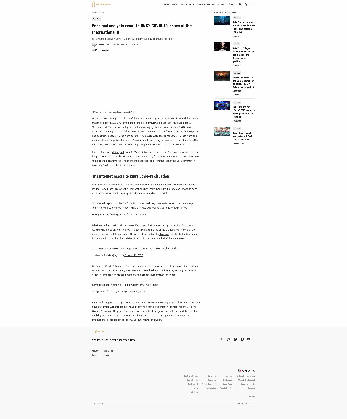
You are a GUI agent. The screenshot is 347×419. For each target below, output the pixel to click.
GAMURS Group (249, 403)
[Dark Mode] (246, 4)
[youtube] (249, 339)
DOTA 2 (102, 12)
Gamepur (229, 375)
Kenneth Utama (238, 143)
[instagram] (229, 339)
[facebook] (242, 339)
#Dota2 (144, 248)
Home (94, 12)
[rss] (222, 339)
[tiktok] (254, 339)
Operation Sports (248, 384)
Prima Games (192, 380)
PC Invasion (193, 388)
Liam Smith (237, 36)
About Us (95, 350)
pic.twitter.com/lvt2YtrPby (163, 248)
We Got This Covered (246, 380)
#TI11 (136, 248)
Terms (106, 354)
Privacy (95, 354)
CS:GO (221, 4)
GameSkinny (228, 384)
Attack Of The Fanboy (246, 375)
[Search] (240, 4)
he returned (118, 270)
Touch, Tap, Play (226, 388)
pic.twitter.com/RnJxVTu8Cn (142, 284)
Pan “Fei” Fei (185, 131)
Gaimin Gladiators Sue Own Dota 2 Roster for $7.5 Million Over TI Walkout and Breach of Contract (243, 84)
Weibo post (118, 152)
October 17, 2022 (138, 214)
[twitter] (235, 339)
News (166, 4)
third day (164, 234)
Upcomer (251, 388)
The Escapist (228, 380)
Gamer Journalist (209, 384)
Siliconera (212, 380)
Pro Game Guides (191, 375)
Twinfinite (212, 375)
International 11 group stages (153, 118)
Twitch (157, 319)
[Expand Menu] (252, 4)
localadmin (237, 121)
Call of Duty (187, 4)
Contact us (108, 350)
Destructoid (193, 384)
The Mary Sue (210, 388)
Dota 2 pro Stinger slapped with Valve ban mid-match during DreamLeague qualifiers (243, 55)
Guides (175, 4)
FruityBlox (193, 392)
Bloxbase (251, 396)
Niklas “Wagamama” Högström (117, 184)
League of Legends (206, 4)
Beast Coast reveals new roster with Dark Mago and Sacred (242, 136)
